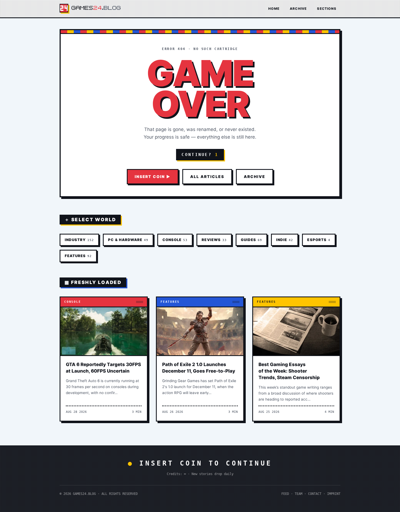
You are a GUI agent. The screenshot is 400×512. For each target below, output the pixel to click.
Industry (79, 240)
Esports (318, 240)
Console (174, 240)
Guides (251, 240)
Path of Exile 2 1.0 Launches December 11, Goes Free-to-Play (198, 368)
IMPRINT (333, 494)
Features (78, 256)
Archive (298, 9)
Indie (284, 240)
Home (273, 9)
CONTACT (314, 494)
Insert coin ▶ (153, 176)
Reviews (214, 240)
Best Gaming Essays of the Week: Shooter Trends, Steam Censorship (289, 371)
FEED (285, 494)
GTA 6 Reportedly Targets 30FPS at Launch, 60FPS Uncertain (103, 368)
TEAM (298, 494)
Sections (326, 9)
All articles (207, 176)
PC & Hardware (128, 240)
